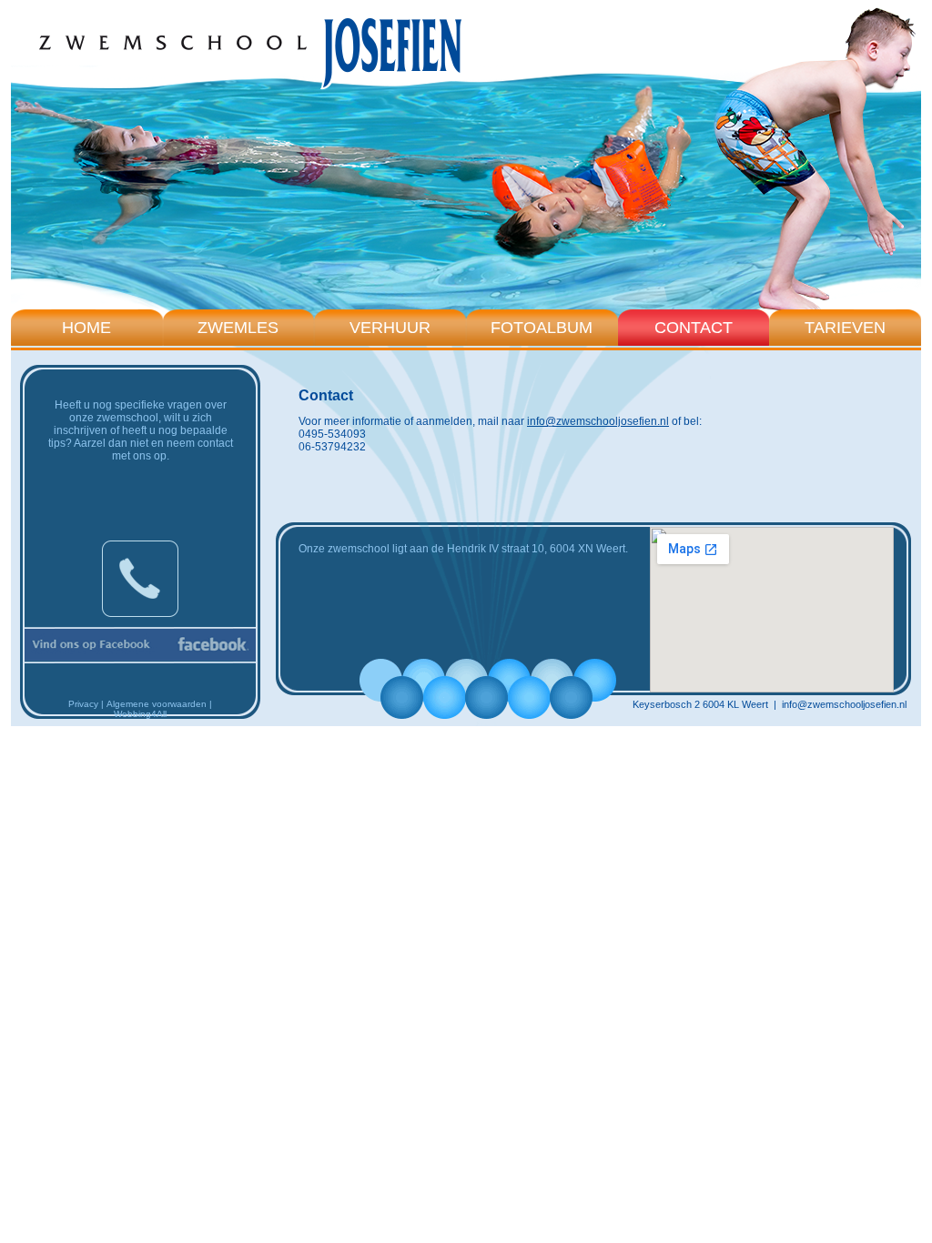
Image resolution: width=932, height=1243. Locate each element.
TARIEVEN (845, 327)
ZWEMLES (238, 327)
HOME (86, 327)
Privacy (83, 704)
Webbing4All (140, 714)
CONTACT (693, 327)
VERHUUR (390, 327)
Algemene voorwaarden (156, 704)
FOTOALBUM (542, 327)
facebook (140, 645)
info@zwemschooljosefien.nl (598, 421)
